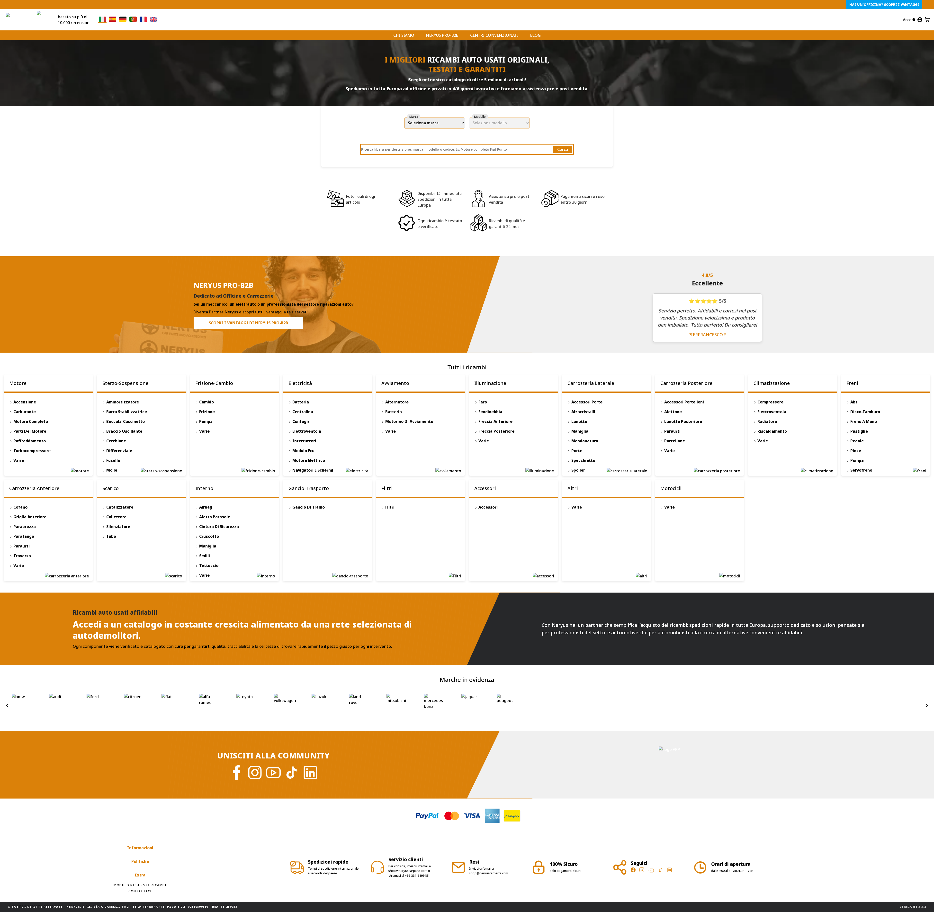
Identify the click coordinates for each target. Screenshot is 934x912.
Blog (535, 35)
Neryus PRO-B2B (442, 35)
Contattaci (140, 891)
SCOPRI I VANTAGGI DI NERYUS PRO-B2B (248, 323)
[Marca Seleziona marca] (434, 123)
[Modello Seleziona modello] (499, 123)
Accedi (909, 19)
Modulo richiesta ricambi (140, 885)
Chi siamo (403, 35)
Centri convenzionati (494, 35)
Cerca (562, 149)
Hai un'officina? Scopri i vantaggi (884, 4)
